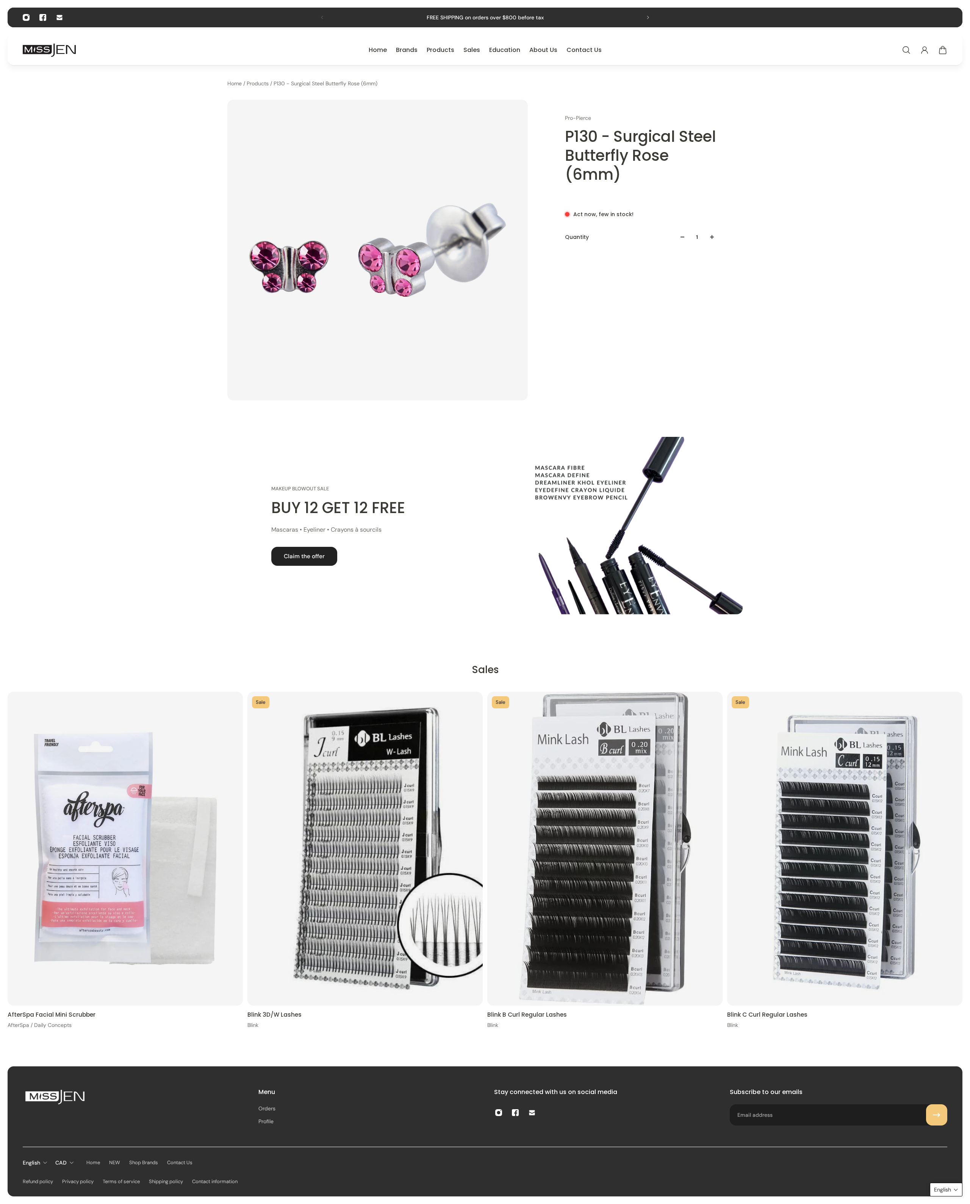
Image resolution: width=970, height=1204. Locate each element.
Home (235, 83)
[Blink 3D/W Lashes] (365, 849)
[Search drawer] (906, 50)
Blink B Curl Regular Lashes (527, 1015)
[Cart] (943, 50)
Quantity (577, 237)
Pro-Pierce (578, 118)
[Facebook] (42, 17)
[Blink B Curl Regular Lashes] (605, 849)
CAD (61, 1162)
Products (258, 83)
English (31, 1162)
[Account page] (924, 50)
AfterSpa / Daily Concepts (40, 1025)
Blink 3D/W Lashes (274, 1015)
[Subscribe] (936, 1115)
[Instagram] (26, 17)
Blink (252, 1025)
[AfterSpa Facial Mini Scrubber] (125, 849)
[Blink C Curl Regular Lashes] (844, 849)
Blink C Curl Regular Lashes (767, 1015)
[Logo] (49, 50)
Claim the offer (304, 556)
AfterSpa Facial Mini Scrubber (51, 1015)
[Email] (59, 17)
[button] (946, 1189)
